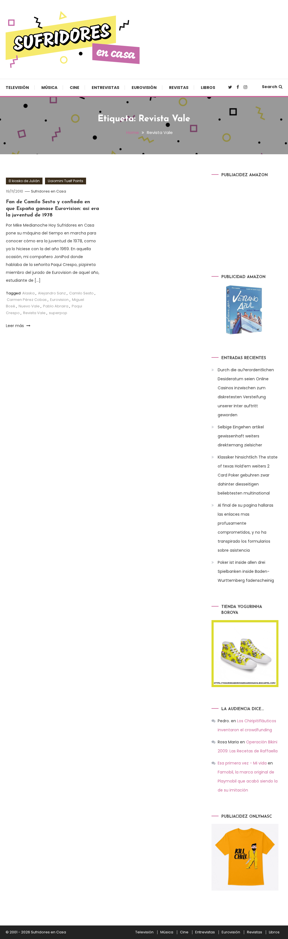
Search (269, 87)
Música (49, 87)
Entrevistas (105, 87)
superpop (58, 313)
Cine (74, 87)
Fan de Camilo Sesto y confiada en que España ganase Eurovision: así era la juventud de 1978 (52, 209)
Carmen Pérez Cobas (27, 299)
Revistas (178, 87)
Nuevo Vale (29, 306)
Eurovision (59, 299)
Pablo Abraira (55, 306)
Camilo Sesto (81, 293)
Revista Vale (34, 313)
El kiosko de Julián (24, 180)
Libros (208, 87)
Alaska (28, 293)
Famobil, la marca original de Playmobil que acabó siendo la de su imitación (248, 781)
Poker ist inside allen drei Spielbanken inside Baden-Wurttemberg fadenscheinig (246, 571)
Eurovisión (144, 87)
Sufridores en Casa (48, 191)
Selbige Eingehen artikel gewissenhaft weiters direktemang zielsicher (241, 436)
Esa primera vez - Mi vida (242, 763)
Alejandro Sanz (52, 293)
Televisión (17, 87)
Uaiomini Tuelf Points (65, 180)
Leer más (15, 325)
